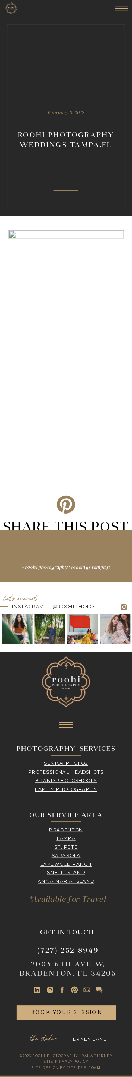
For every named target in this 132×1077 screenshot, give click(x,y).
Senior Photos (66, 763)
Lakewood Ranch (66, 864)
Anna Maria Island (66, 881)
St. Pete (66, 846)
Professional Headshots (66, 771)
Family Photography (66, 789)
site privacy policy (66, 1061)
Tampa (65, 838)
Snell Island (66, 872)
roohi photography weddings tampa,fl (67, 568)
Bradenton (66, 829)
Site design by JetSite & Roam (66, 1067)
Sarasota (66, 855)
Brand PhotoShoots (66, 780)
